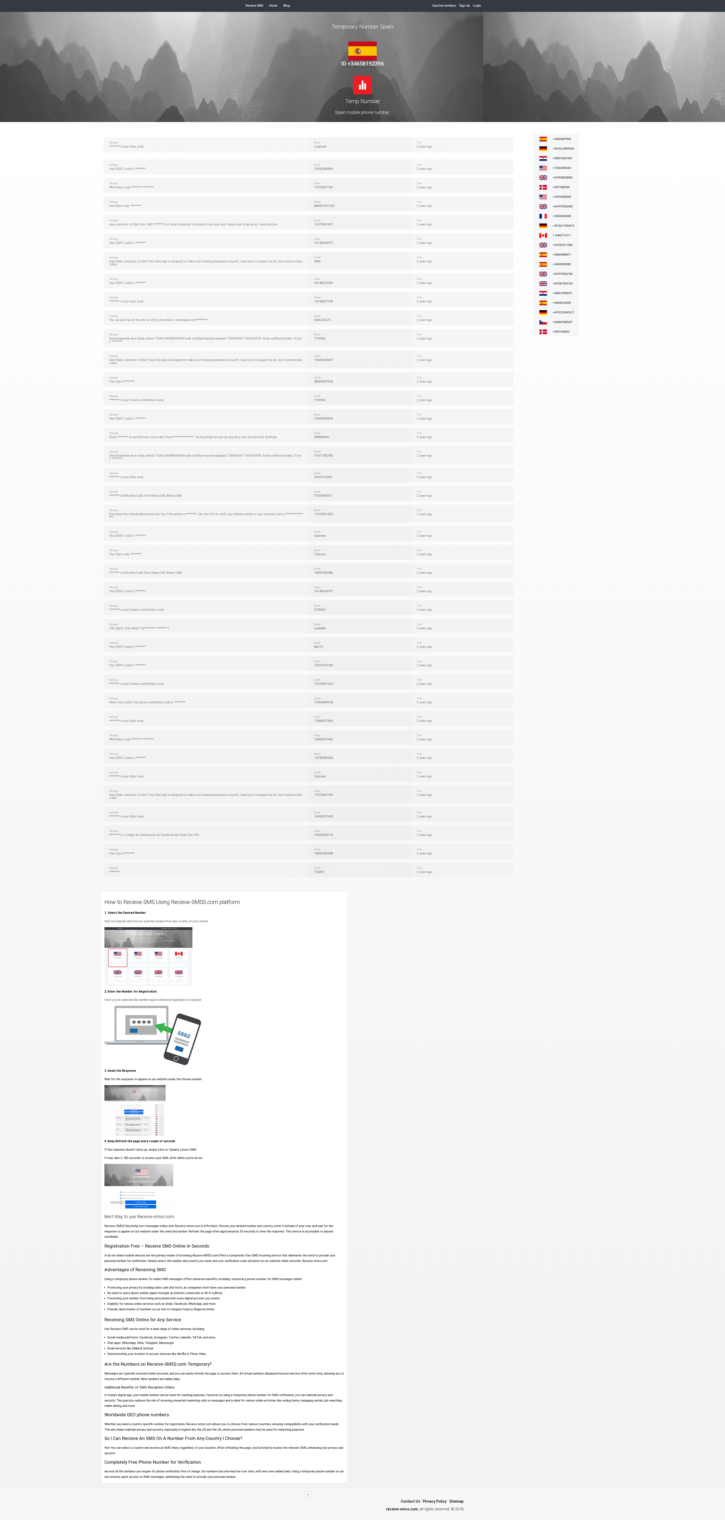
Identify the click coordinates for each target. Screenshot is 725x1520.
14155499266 (323, 758)
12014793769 (323, 665)
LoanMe (319, 628)
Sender (317, 142)
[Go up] (308, 1494)
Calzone (319, 535)
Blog (286, 5)
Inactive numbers (444, 5)
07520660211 (323, 495)
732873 (319, 872)
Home (274, 5)
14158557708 (323, 301)
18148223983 (323, 283)
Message (113, 142)
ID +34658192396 (362, 63)
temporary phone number (248, 1279)
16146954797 (323, 243)
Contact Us (410, 1501)
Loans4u (320, 146)
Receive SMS (254, 5)
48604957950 (323, 381)
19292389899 (323, 169)
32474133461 (323, 477)
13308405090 (323, 418)
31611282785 (323, 455)
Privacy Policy (435, 1501)
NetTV (318, 647)
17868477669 (323, 721)
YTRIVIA (319, 338)
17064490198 (323, 702)
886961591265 (324, 206)
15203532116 (323, 835)
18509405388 (323, 572)
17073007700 (323, 187)
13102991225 (323, 514)
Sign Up (464, 5)
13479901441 (323, 224)
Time (419, 142)
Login (477, 5)
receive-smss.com (402, 1509)
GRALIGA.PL (322, 320)
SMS (317, 261)
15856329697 (323, 360)
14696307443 (323, 739)
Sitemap (456, 1501)
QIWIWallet (321, 437)
